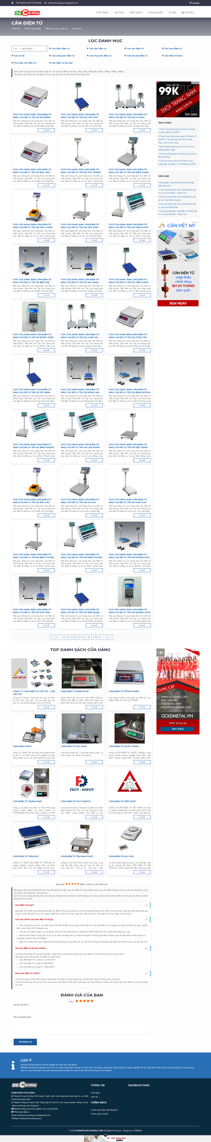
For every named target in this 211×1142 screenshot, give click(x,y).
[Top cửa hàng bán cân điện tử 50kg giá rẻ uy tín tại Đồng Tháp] (33, 317)
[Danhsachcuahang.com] (27, 12)
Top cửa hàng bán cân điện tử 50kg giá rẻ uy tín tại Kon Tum (128, 501)
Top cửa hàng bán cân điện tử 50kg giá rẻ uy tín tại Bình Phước (34, 446)
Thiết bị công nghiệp (32, 29)
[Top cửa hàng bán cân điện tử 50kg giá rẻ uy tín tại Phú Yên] (33, 592)
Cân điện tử (77, 29)
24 (82, 637)
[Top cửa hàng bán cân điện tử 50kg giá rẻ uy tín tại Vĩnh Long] (129, 207)
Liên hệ (94, 1097)
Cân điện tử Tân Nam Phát (77, 856)
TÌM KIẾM (189, 12)
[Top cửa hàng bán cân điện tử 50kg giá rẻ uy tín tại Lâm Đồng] (81, 427)
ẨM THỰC (119, 12)
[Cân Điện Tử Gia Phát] (81, 728)
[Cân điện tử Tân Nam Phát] (81, 838)
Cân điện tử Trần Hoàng (124, 691)
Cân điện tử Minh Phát (75, 691)
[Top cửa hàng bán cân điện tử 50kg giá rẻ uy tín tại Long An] (81, 317)
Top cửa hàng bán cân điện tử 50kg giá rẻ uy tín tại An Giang (80, 281)
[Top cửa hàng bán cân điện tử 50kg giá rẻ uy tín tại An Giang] (81, 262)
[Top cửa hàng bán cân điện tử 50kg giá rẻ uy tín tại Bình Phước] (33, 427)
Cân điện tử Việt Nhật (122, 801)
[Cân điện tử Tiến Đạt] (33, 838)
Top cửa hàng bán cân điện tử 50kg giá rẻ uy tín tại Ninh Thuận (81, 556)
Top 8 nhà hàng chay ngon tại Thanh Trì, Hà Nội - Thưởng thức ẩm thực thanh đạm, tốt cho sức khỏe (178, 139)
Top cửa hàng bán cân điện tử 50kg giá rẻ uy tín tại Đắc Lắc (32, 501)
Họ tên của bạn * (21, 1004)
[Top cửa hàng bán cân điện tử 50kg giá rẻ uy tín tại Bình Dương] (129, 372)
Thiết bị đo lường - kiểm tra (56, 29)
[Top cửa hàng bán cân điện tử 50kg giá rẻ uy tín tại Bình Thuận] (33, 537)
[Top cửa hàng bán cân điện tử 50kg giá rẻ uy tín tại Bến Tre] (33, 262)
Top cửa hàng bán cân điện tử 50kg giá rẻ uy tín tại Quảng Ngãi (129, 611)
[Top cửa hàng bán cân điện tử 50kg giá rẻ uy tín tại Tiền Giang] (129, 262)
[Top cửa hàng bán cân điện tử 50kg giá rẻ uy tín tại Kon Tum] (129, 482)
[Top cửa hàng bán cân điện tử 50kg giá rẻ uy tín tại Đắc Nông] (129, 427)
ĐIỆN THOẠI (136, 12)
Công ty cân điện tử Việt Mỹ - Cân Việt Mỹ (34, 692)
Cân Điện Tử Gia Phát (74, 746)
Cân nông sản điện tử (63, 55)
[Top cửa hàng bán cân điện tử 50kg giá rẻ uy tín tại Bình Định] (81, 592)
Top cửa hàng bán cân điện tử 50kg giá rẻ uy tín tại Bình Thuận (33, 556)
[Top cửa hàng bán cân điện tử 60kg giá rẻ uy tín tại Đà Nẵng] (33, 97)
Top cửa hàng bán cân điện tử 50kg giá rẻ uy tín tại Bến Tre (32, 281)
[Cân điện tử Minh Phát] (81, 673)
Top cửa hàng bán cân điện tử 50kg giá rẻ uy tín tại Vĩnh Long (128, 226)
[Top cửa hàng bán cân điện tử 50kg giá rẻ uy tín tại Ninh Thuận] (81, 537)
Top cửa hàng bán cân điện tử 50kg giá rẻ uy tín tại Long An (80, 336)
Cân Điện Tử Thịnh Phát (27, 801)
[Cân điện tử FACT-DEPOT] (81, 783)
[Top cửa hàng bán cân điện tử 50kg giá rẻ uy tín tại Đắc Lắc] (33, 482)
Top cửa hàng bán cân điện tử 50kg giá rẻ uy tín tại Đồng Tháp (33, 336)
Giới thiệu (95, 1093)
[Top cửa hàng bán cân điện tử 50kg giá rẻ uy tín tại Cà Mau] (129, 97)
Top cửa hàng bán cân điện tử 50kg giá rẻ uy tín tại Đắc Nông (128, 446)
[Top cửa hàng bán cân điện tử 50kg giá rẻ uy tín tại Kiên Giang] (129, 152)
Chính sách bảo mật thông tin (104, 1110)
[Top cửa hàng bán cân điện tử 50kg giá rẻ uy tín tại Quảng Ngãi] (129, 592)
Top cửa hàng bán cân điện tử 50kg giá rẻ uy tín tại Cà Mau (128, 116)
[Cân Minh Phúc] (33, 728)
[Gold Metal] (178, 734)
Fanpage (195, 3)
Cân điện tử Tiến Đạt (26, 856)
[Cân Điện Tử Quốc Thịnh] (129, 728)
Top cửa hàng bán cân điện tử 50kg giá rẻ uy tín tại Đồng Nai (80, 391)
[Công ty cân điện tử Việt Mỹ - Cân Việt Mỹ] (33, 673)
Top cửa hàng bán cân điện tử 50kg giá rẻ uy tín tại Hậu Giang (33, 226)
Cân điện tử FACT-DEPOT (76, 801)
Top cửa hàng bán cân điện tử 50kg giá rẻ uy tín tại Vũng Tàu (128, 336)
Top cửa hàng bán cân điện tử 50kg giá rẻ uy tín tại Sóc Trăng (81, 171)
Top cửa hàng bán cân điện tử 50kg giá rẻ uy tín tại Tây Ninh (32, 391)
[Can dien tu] (178, 306)
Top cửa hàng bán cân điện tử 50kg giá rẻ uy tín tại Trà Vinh (80, 226)
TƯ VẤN (172, 12)
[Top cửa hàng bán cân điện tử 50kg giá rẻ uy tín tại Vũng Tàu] (129, 317)
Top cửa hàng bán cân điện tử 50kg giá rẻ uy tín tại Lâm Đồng (80, 446)
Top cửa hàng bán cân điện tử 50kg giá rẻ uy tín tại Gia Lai (80, 501)
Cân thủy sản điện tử (100, 55)
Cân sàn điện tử (135, 48)
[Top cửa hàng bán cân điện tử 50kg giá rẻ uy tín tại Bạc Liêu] (33, 152)
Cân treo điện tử (173, 48)
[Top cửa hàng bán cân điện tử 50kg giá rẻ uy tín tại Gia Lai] (81, 482)
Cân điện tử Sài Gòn (121, 856)
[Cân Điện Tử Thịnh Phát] (33, 783)
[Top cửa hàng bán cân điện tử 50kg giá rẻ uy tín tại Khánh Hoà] (129, 537)
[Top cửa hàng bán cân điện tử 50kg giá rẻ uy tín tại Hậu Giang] (33, 207)
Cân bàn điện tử (97, 48)
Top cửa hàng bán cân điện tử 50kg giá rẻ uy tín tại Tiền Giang (129, 281)
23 (74, 637)
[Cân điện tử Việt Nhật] (129, 783)
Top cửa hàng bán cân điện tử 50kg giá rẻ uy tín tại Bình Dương (130, 391)
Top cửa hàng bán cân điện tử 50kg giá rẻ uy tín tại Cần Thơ (80, 116)
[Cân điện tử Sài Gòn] (129, 838)
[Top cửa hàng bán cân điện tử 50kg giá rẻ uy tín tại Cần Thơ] (81, 97)
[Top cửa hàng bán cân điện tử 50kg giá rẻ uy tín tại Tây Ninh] (33, 372)
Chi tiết (46, 130)
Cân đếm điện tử (60, 48)
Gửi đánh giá (25, 1042)
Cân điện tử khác (173, 55)
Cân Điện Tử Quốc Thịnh (124, 746)
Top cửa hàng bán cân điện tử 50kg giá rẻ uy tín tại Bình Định (80, 611)
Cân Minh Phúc (22, 746)
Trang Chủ (15, 29)
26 (96, 637)
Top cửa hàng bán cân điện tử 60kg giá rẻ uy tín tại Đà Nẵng (32, 116)
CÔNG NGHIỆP (155, 12)
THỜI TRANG (102, 12)
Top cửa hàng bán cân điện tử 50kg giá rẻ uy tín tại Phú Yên (32, 611)
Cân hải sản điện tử (137, 55)
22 (67, 637)
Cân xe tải (19, 55)
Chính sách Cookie (99, 1114)
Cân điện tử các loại (62, 63)
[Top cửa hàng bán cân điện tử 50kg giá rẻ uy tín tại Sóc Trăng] (81, 152)
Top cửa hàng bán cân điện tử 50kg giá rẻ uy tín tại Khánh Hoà (129, 556)
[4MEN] (178, 116)
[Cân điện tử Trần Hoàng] (129, 673)
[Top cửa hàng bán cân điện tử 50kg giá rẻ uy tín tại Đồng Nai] (81, 372)
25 (89, 637)
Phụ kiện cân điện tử (25, 63)
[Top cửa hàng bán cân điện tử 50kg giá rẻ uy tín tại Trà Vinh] (81, 207)
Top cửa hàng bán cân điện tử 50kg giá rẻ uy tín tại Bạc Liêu (32, 171)
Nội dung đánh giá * (23, 1017)
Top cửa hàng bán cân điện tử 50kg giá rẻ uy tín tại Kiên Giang (129, 171)
